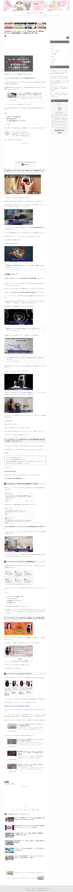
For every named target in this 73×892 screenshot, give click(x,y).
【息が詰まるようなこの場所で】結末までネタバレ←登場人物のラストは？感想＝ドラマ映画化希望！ (59, 88)
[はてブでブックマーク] (21, 809)
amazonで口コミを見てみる (10, 471)
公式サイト (29, 637)
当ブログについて (47, 888)
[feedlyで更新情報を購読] (59, 133)
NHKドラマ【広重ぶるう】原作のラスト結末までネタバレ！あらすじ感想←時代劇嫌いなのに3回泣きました (59, 94)
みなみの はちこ (59, 112)
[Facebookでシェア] (17, 809)
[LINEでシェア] (29, 809)
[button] (37, 809)
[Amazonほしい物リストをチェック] (63, 130)
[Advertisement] (25, 46)
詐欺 (13, 783)
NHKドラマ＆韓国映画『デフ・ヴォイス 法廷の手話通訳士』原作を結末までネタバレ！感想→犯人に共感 (59, 82)
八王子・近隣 (53, 53)
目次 (25, 164)
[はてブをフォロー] (60, 130)
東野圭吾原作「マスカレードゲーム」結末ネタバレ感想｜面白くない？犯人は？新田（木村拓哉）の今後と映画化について (59, 72)
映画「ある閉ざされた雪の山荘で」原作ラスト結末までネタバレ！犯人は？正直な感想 (59, 77)
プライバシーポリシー (27, 888)
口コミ (10, 783)
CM (6, 783)
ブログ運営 (53, 59)
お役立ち (52, 56)
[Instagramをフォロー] (61, 130)
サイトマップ (34, 888)
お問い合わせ (40, 888)
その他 (52, 62)
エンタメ (7, 781)
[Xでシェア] (13, 809)
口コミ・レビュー (54, 45)
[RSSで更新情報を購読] (60, 133)
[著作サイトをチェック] (56, 130)
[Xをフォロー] (58, 130)
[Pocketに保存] (25, 809)
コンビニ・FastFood (55, 50)
